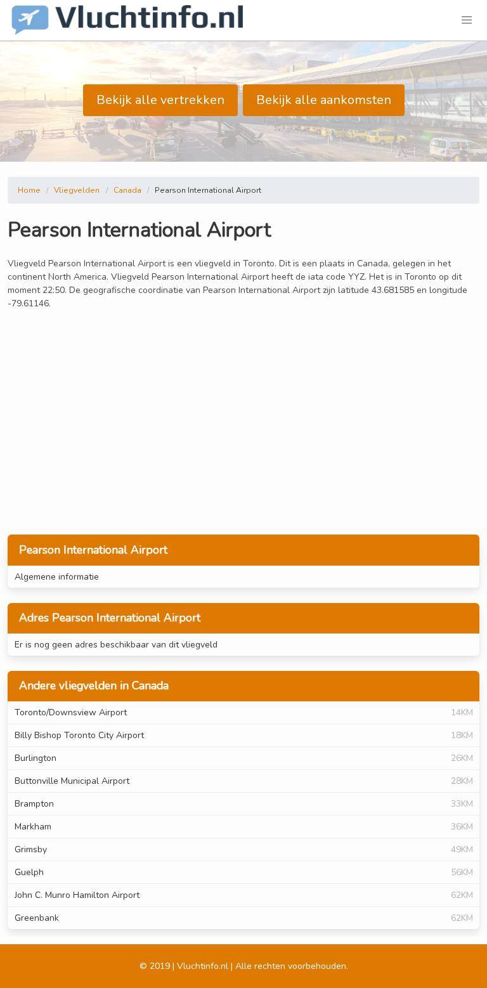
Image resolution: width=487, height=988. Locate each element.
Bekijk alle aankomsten (323, 99)
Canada (127, 190)
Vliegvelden (77, 190)
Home (29, 190)
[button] (466, 20)
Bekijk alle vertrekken (160, 99)
